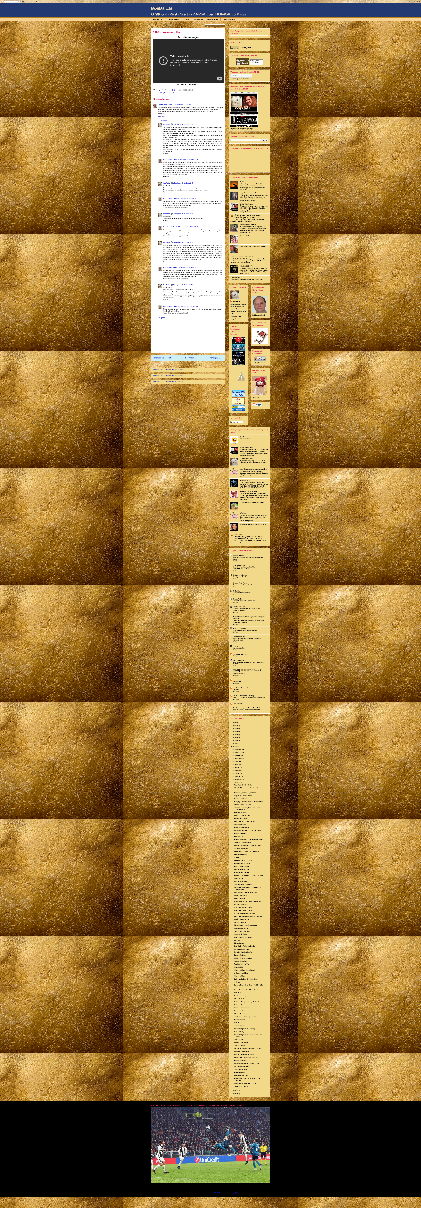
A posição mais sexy (246, 458)
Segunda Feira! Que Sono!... (243, 884)
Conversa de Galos (240, 934)
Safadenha (236, 689)
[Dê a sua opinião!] (186, 90)
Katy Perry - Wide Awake (243, 937)
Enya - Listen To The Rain (243, 860)
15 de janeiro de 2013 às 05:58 (188, 160)
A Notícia (243, 513)
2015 (234, 741)
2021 (234, 723)
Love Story (237, 940)
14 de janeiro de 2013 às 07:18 (182, 104)
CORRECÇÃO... (239, 836)
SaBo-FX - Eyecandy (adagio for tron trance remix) (249, 697)
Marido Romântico (240, 1014)
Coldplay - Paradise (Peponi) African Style (248, 802)
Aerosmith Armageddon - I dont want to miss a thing (247, 888)
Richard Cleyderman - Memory (244, 1029)
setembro (238, 758)
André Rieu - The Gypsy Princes (245, 1083)
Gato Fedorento (238, 703)
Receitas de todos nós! (240, 575)
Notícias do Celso (240, 824)
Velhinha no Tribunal (241, 1086)
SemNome (263, 363)
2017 (234, 735)
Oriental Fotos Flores (240, 583)
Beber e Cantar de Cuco (242, 815)
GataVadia (166, 124)
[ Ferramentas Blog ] (239, 565)
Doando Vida (237, 599)
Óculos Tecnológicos (240, 1060)
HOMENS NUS (245, 480)
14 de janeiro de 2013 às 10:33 (183, 124)
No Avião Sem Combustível (243, 952)
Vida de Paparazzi (240, 993)
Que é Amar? (238, 1011)
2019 (234, 729)
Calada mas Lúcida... (241, 818)
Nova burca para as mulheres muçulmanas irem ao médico (254, 438)
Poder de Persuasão (240, 1005)
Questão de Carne (240, 1020)
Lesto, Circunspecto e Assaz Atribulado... (253, 469)
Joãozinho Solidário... (241, 1069)
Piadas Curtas (239, 943)
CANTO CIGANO (239, 607)
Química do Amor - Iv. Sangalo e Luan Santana (247, 1079)
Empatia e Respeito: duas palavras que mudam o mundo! (248, 558)
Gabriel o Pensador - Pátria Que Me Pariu (248, 839)
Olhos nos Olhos (239, 976)
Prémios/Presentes (173, 19)
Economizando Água (241, 1075)
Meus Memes (198, 19)
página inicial (157, 19)
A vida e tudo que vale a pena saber (244, 601)
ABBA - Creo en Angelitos (243, 958)
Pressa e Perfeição (240, 955)
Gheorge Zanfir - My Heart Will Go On (247, 901)
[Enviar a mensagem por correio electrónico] (180, 90)
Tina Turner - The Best (242, 931)
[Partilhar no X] (188, 90)
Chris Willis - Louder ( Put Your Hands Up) (247, 789)
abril (236, 773)
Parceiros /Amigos (229, 19)
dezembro (238, 749)
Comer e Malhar (245, 236)
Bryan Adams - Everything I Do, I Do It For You (248, 986)
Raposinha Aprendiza (241, 1051)
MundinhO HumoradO (240, 688)
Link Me (186, 19)
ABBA (161, 93)
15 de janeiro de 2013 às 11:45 (183, 183)
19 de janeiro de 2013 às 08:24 (188, 227)
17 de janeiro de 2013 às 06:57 (188, 198)
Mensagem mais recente (162, 358)
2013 (234, 747)
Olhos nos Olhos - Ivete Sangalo (244, 970)
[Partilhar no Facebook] (190, 90)
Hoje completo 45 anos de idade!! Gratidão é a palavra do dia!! (247, 639)
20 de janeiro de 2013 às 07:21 (188, 267)
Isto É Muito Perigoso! (241, 919)
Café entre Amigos (239, 636)
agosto (237, 761)
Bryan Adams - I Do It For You (244, 821)
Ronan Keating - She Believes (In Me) (246, 990)
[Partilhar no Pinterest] (192, 90)
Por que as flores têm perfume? (242, 585)
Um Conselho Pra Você (242, 964)
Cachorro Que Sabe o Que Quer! (245, 793)
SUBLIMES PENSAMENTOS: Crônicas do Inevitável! (247, 671)
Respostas (163, 121)
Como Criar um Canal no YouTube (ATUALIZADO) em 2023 (244, 568)
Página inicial (190, 358)
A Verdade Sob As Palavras (243, 907)
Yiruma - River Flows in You (243, 1008)
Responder (161, 116)
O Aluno (237, 982)
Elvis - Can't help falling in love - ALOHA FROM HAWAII (248, 663)
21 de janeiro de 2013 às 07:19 (188, 306)
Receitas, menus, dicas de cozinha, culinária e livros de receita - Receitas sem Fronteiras (248, 709)
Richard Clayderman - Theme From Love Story (248, 1036)
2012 (234, 1091)
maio (236, 770)
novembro (238, 752)
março (237, 776)
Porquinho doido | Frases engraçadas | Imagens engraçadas (248, 618)
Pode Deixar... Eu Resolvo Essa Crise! (246, 1057)
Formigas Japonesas (240, 904)
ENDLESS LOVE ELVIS (241, 660)
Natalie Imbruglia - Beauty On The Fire (247, 1002)
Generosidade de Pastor (242, 863)
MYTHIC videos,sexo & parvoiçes (244, 695)
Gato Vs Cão (238, 967)
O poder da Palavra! (239, 673)
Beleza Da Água (239, 898)
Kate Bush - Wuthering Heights (244, 946)
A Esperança (237, 681)
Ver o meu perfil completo (235, 317)
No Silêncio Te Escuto (241, 1066)
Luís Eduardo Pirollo (165, 104)
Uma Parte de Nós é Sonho (243, 785)
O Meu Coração (239, 1072)
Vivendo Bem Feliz (239, 555)
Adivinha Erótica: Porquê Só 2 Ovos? (252, 502)
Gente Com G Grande (241, 866)
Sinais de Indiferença (241, 799)
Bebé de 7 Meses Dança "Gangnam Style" (248, 845)
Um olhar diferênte (239, 648)
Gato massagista (237, 277)
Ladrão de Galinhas (240, 881)
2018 (234, 732)
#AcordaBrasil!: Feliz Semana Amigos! (245, 630)
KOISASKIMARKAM (240, 628)
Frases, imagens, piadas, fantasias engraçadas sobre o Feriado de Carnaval (249, 621)
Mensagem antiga (216, 358)
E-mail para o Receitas (240, 577)
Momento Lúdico (240, 999)
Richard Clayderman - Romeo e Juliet (247, 1063)
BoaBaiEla (161, 8)
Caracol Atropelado (240, 961)
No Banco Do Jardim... (242, 949)
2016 (234, 738)
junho (237, 767)
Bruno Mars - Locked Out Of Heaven (246, 851)
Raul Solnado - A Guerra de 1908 (245, 892)
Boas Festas (238, 534)
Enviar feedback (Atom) (192, 365)
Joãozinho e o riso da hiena (249, 491)
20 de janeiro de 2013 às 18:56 (183, 285)
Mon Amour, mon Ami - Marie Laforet (253, 246)
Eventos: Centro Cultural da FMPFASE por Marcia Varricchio (246, 610)
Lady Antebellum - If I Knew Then (246, 979)
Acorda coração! (239, 1026)
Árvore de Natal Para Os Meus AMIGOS (248, 215)
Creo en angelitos (169, 93)
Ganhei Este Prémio (246, 204)
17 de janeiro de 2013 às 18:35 (183, 213)
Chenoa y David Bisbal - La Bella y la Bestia (248, 875)
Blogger (235, 1193)
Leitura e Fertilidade (241, 1042)
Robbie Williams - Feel (241, 869)
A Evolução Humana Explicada (244, 913)
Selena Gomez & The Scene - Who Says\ (253, 524)
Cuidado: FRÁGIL (240, 812)
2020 (234, 726)
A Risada (237, 857)
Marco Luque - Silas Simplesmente (245, 925)
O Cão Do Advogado (241, 996)
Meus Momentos (212, 19)
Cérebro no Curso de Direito (242, 593)
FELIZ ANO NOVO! (246, 266)
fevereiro (238, 779)
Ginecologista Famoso (241, 872)
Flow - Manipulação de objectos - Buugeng (248, 916)
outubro (238, 755)
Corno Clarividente (240, 895)
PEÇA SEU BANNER (240, 654)
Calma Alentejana (240, 1032)
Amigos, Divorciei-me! (241, 928)
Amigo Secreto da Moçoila (248, 193)
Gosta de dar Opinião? (241, 827)
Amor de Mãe (238, 878)
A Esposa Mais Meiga (241, 973)
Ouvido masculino (240, 833)
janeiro (237, 782)
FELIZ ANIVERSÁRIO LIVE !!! (242, 257)
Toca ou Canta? (239, 1045)
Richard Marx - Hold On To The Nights (247, 830)
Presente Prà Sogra (240, 854)
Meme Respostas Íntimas (248, 224)
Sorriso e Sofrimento (241, 848)
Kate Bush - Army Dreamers (243, 910)
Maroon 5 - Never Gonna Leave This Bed (247, 1048)
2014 (234, 743)
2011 (234, 1094)
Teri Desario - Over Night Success (245, 1017)
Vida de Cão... (239, 1023)
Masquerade (237, 680)
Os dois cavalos (244, 182)
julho (237, 764)
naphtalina (216, 1193)
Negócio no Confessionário (243, 795)
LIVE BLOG (237, 646)
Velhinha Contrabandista (242, 842)
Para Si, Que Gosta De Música (244, 1054)
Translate (246, 79)
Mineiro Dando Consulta (242, 804)
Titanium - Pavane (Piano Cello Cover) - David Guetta (247, 809)
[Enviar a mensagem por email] (184, 90)
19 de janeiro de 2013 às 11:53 (183, 242)
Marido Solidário (240, 922)
